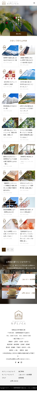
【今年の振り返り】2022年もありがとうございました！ (26, 84)
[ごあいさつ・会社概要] (18, 274)
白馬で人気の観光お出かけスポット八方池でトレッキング (26, 108)
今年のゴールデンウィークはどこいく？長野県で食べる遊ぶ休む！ (26, 186)
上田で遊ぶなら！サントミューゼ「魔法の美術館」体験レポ (10, 132)
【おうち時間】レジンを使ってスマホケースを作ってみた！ (10, 234)
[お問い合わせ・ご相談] (18, 288)
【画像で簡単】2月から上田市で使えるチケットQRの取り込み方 (26, 60)
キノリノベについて (8, 374)
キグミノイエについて (8, 371)
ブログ (4, 378)
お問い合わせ (14, 381)
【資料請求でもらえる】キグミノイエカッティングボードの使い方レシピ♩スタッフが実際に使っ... (26, 236)
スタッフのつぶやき (7, 62)
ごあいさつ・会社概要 (25, 374)
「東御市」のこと (24, 161)
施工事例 (21, 371)
